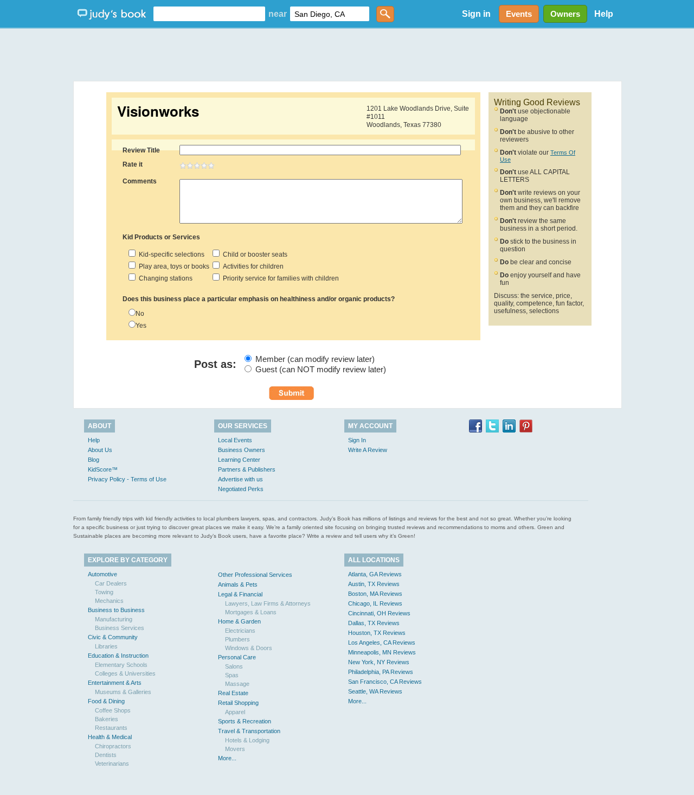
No (140, 313)
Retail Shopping (238, 702)
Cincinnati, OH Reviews (379, 613)
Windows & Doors (248, 648)
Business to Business (116, 610)
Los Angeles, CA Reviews (381, 642)
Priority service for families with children (279, 278)
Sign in (476, 13)
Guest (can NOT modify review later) (320, 369)
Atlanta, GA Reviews (375, 574)
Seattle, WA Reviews (375, 691)
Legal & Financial (240, 594)
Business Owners (241, 450)
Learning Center (239, 459)
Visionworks (158, 111)
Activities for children (252, 266)
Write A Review (367, 450)
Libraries (106, 646)
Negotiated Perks (241, 489)
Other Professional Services (255, 574)
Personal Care (237, 657)
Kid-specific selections (170, 254)
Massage (237, 683)
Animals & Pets (238, 584)
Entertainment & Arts (115, 682)
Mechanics (109, 600)
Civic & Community (113, 637)
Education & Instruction (118, 655)
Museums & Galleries (123, 692)
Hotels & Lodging (247, 740)
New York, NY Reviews (378, 662)
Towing (104, 592)
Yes (141, 325)
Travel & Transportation (249, 731)
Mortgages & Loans (251, 612)
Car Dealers (111, 583)
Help (603, 13)
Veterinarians (112, 763)
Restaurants (111, 727)
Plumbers (237, 639)
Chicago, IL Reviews (375, 603)
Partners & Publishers (246, 469)
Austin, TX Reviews (374, 584)
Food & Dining (106, 701)
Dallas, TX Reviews (374, 623)
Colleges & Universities (125, 673)
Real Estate (233, 693)
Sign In (357, 440)
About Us (100, 450)
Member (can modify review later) (315, 359)
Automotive (102, 574)
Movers (235, 749)
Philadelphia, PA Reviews (380, 672)
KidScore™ (103, 469)
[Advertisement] (347, 54)
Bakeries (106, 719)
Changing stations (164, 278)
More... (227, 758)
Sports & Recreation (244, 721)
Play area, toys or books (172, 266)
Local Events (235, 440)
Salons (234, 666)
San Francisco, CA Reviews (385, 681)
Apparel (235, 712)
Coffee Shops (113, 710)
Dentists (106, 755)
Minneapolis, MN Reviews (382, 652)
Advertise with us (240, 479)
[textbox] (209, 14)
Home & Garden (239, 621)
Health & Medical (110, 737)
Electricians (240, 630)
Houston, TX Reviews (377, 632)
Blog (93, 459)
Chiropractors (113, 746)
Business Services (119, 628)
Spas (232, 675)
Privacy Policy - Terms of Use (127, 479)
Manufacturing (113, 619)
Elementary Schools (121, 665)
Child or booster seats (253, 254)
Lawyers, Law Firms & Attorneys (268, 603)
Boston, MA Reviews (375, 593)
